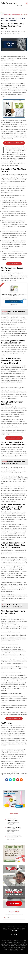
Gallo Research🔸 (9, 3)
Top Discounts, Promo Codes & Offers (13, 31)
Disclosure (21, 929)
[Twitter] (16, 934)
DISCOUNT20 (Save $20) (14, 263)
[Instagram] (14, 934)
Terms (5, 929)
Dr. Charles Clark (6, 33)
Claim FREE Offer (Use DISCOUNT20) (14, 143)
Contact (14, 930)
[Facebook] (11, 934)
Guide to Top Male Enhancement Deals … (13, 819)
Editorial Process (13, 927)
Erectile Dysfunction (13, 837)
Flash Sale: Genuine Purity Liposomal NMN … (14, 828)
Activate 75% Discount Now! (14, 438)
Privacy (23, 927)
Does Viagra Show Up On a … (14, 836)
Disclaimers (12, 929)
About (4, 927)
